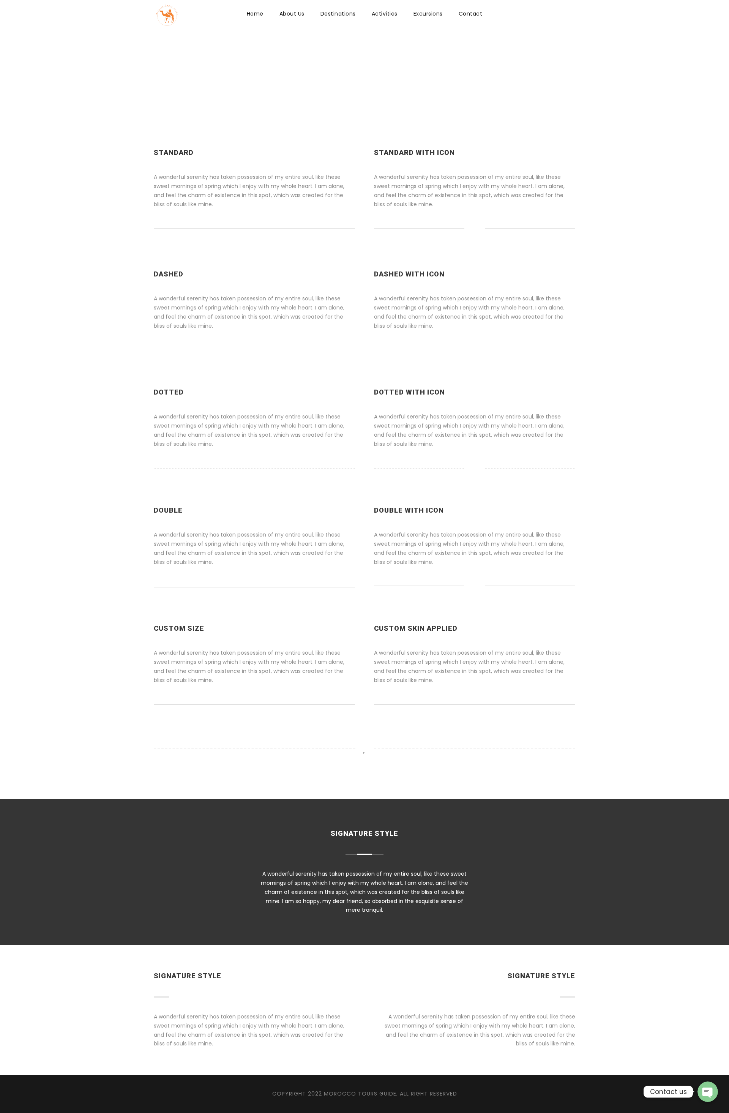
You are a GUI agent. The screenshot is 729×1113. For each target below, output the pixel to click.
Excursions (428, 13)
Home (255, 13)
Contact (471, 13)
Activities (385, 13)
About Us (292, 13)
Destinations (338, 13)
